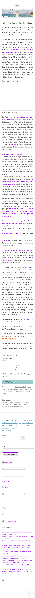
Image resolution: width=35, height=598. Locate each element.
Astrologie (11, 391)
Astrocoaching (10, 389)
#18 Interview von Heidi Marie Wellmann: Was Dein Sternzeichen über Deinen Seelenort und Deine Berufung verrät (10, 425)
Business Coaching (19, 389)
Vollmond (4, 393)
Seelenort (27, 391)
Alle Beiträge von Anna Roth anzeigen (12, 406)
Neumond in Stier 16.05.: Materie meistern (13, 569)
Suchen (4, 435)
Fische (17, 391)
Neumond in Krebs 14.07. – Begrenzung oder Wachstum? (17, 540)
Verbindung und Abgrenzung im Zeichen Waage (26, 423)
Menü (17, 5)
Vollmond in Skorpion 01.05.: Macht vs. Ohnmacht (15, 571)
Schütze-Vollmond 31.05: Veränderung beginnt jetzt (15, 564)
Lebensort (21, 391)
